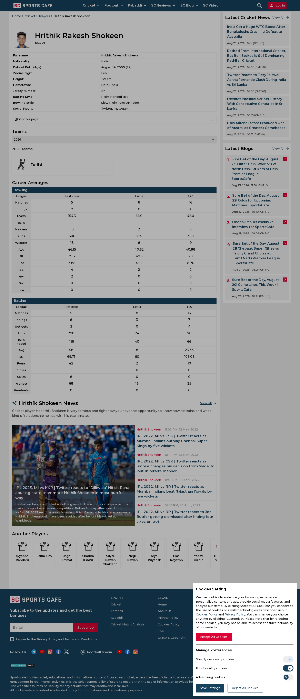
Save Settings (210, 688)
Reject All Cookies (245, 688)
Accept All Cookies (214, 637)
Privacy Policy (235, 614)
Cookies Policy (207, 614)
